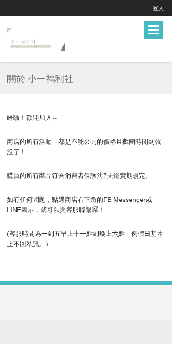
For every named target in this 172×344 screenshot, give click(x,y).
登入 (158, 8)
